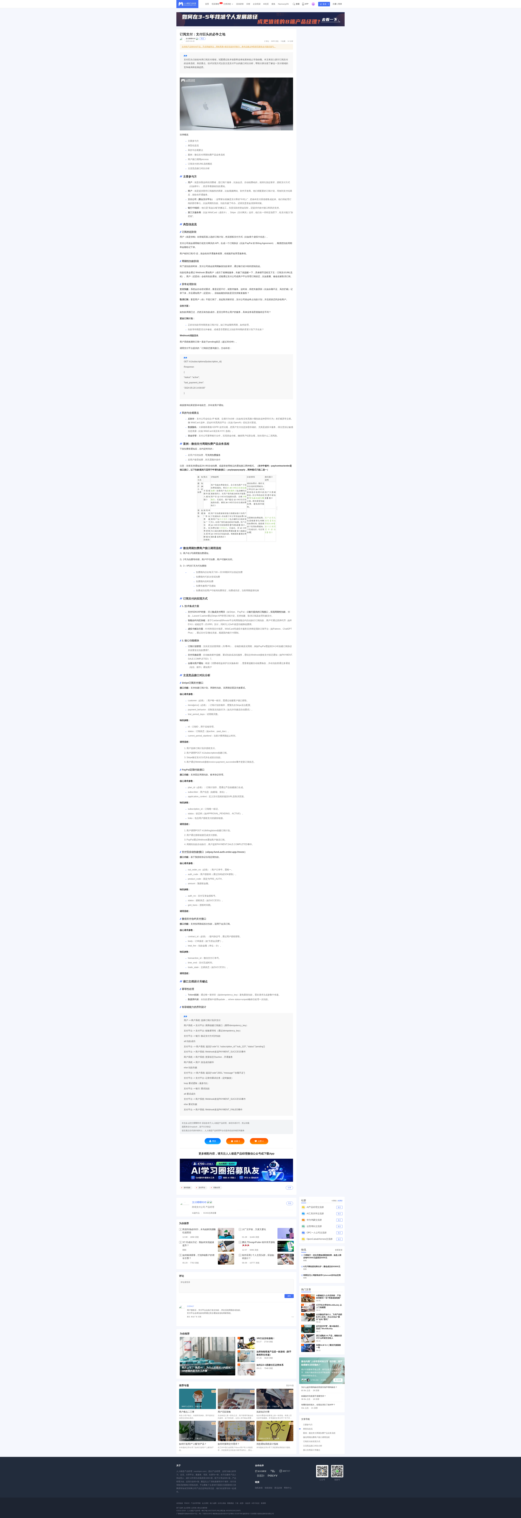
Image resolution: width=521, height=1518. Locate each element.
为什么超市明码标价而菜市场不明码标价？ (319, 1387)
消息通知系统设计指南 (267, 1444)
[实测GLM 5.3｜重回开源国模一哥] (308, 1348)
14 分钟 (290, 41)
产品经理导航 (196, 1503)
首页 (207, 4)
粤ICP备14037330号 (209, 1511)
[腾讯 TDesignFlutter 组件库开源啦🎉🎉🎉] (285, 1246)
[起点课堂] (260, 1471)
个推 (236, 1503)
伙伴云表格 (222, 1503)
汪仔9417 (190, 1306)
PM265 (187, 1503)
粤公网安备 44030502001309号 (229, 1511)
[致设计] (260, 1475)
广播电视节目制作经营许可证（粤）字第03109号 (194, 1514)
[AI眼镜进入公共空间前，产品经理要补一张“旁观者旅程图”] (308, 1298)
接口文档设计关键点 (311, 1450)
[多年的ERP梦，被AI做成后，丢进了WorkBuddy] (308, 1329)
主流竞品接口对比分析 (312, 1446)
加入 (339, 1207)
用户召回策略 (224, 1412)
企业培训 (256, 4)
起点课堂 (205, 1503)
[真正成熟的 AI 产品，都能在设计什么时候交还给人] (308, 1338)
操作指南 (187, 1188)
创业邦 (247, 1503)
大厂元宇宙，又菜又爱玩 (254, 1229)
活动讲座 (240, 4)
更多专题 (290, 1385)
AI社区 (266, 4)
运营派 (193, 1508)
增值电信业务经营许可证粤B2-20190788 (227, 1514)
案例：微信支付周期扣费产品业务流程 (319, 1433)
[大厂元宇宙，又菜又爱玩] (285, 1233)
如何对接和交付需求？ (228, 1444)
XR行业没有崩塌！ (266, 1338)
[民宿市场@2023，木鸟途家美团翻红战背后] (226, 1233)
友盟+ (242, 1503)
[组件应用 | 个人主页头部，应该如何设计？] (285, 1259)
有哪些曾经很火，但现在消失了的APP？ (318, 1405)
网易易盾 (230, 1503)
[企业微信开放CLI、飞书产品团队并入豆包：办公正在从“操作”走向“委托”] (308, 1317)
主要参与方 (308, 1425)
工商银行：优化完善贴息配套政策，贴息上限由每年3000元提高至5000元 (322, 1256)
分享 (289, 1188)
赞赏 (214, 1141)
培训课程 (215, 4)
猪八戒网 (213, 1503)
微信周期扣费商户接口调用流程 (316, 1437)
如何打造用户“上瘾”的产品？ (193, 1444)
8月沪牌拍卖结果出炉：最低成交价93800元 (321, 1266)
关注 (202, 39)
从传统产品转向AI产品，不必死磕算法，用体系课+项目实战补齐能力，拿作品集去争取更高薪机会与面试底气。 (229, 47)
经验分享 (216, 1188)
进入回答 (338, 1380)
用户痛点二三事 (186, 1412)
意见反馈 (278, 1488)
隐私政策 (259, 1488)
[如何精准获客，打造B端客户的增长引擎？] (226, 1259)
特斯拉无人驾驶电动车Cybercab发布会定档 (322, 1275)
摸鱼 (273, 4)
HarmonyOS (283, 4)
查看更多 (339, 1250)
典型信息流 (308, 1429)
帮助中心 (288, 1488)
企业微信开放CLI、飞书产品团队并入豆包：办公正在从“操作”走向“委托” (329, 1316)
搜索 (298, 4)
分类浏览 (227, 4)
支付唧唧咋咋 (191, 39)
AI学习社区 (256, 1503)
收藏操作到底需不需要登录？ (313, 1396)
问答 (248, 4)
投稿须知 (268, 1488)
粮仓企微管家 (202, 1508)
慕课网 (263, 1503)
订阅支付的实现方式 (311, 1441)
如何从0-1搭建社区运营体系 (270, 1365)
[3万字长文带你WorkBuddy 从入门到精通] (308, 1308)
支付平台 (202, 1188)
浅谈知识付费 (262, 1412)
